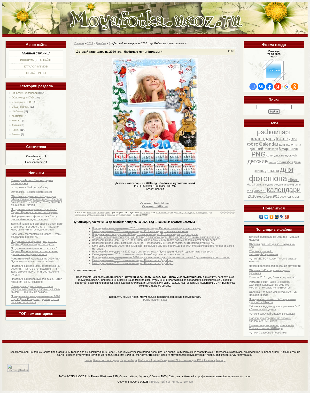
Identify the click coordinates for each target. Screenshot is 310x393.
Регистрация (151, 299)
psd (262, 132)
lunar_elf (144, 212)
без (249, 184)
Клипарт (17, 120)
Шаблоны (17, 111)
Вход (164, 299)
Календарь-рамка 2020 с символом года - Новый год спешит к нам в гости (138, 254)
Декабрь (101, 43)
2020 (283, 196)
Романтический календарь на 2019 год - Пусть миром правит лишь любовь (35, 260)
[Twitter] (266, 217)
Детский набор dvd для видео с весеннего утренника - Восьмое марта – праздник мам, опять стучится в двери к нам (36, 226)
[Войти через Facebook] (269, 86)
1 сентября (285, 162)
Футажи (16, 125)
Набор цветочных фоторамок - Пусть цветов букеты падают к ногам (34, 218)
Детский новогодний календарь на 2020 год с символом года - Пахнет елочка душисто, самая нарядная (156, 237)
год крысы (293, 196)
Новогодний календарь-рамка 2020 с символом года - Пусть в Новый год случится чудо (146, 228)
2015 (257, 191)
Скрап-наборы (20, 106)
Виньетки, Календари (25, 92)
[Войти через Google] (286, 86)
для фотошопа (271, 174)
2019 (275, 196)
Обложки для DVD (23, 97)
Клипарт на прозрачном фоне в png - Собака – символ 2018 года (271, 327)
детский (256, 149)
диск (277, 155)
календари (284, 189)
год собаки (264, 196)
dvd (295, 149)
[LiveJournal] (281, 217)
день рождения (276, 184)
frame (282, 138)
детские (258, 161)
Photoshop (271, 149)
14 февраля (259, 184)
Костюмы (17, 115)
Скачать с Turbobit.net (155, 203)
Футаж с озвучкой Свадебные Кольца (272, 313)
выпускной (289, 155)
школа (272, 162)
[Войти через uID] (253, 86)
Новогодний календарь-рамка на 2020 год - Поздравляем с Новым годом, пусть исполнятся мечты (153, 242)
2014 (250, 191)
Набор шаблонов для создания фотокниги (275, 265)
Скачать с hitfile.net (155, 206)
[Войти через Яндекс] (277, 86)
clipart (293, 179)
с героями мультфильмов (118, 215)
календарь (263, 138)
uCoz (179, 381)
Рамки (15, 129)
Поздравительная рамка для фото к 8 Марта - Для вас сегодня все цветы (34, 242)
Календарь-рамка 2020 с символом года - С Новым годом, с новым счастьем (140, 231)
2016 (263, 191)
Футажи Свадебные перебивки (268, 332)
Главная (79, 43)
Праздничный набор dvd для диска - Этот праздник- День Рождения (36, 280)
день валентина (290, 144)
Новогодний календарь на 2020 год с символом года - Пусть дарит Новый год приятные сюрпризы (152, 251)
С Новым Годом (164, 212)
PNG (258, 154)
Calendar (268, 144)
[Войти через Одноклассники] (294, 86)
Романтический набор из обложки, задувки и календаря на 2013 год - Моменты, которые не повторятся (270, 284)
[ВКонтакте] (261, 217)
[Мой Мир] (276, 217)
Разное (16, 134)
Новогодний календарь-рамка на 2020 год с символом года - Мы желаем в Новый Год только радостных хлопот (161, 257)
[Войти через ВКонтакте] (261, 86)
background (294, 184)
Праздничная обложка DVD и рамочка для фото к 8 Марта (272, 301)
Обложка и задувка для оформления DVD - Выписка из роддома (274, 308)
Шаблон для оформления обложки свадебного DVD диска (270, 319)
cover (270, 155)
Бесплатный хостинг (163, 381)
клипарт (280, 132)
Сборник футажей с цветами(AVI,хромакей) (263, 253)
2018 (252, 196)
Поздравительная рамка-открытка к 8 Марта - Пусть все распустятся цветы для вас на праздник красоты (34, 251)
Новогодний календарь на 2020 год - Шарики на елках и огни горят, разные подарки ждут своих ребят (154, 239)
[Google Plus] (286, 217)
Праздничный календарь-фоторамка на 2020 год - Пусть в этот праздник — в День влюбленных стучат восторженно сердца (35, 270)
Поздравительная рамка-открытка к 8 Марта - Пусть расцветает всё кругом (34, 211)
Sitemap (188, 381)
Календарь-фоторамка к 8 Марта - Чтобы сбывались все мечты (36, 235)
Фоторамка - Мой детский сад (29, 187)
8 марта (285, 149)
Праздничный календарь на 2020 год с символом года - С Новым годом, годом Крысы (145, 234)
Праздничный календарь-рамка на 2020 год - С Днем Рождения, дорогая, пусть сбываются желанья (35, 299)
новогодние (201, 212)
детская (272, 171)
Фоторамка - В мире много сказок (31, 191)
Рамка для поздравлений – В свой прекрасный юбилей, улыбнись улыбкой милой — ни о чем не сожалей (35, 289)
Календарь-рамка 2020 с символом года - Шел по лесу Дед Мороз (132, 260)
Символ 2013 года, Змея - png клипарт (272, 277)
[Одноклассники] (271, 217)
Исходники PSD (21, 102)
